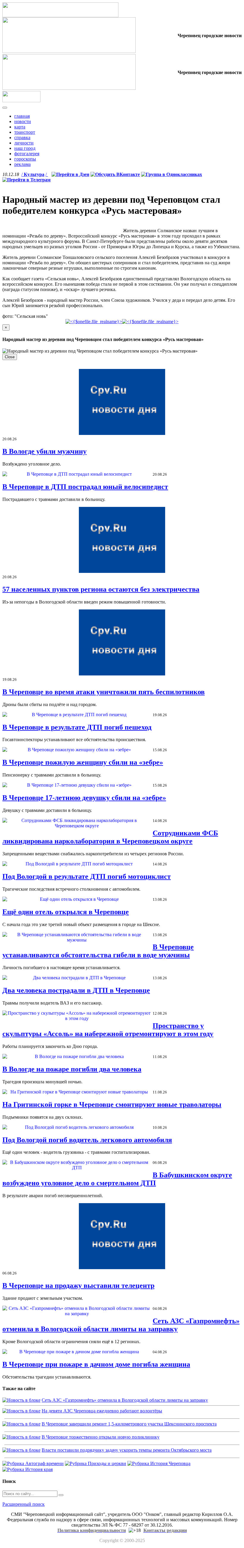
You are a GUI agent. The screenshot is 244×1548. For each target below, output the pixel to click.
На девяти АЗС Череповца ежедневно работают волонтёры (102, 1410)
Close (10, 357)
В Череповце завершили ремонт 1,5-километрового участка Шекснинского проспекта (129, 1423)
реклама (22, 164)
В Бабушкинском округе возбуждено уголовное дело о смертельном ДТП (117, 1179)
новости (22, 121)
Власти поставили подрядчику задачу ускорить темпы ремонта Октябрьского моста (127, 1450)
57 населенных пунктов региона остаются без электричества (100, 589)
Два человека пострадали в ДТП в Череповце (76, 990)
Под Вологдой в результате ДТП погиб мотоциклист (86, 876)
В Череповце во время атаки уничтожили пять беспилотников (103, 692)
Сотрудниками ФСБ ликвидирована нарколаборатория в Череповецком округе (110, 837)
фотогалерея (26, 153)
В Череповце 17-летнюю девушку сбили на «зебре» (84, 797)
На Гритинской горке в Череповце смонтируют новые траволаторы (111, 1104)
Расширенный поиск (23, 1504)
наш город (24, 148)
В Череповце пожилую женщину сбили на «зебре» (82, 762)
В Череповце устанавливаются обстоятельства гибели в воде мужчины (98, 951)
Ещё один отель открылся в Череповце (65, 912)
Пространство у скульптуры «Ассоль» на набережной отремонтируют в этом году (107, 1030)
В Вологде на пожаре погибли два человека (71, 1069)
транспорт (24, 132)
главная (22, 116)
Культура (34, 174)
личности (24, 142)
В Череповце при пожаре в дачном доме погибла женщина (96, 1364)
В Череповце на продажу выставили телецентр (78, 1285)
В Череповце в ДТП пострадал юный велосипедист (85, 487)
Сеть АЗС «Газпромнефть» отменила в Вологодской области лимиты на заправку (121, 1325)
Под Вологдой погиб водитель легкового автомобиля (87, 1140)
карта (19, 126)
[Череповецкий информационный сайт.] (21, 100)
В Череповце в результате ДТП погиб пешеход (76, 727)
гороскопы (25, 158)
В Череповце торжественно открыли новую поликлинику (100, 1436)
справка (22, 137)
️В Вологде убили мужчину (44, 451)
